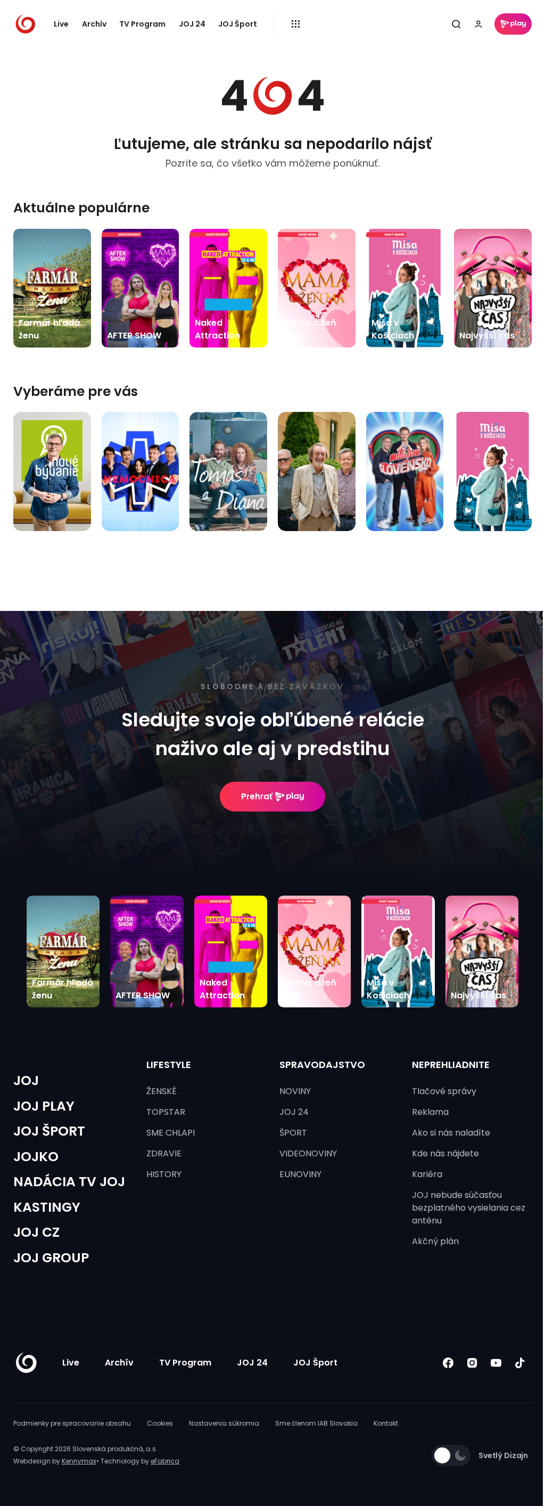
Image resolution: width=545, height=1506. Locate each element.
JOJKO (36, 1156)
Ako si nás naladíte (451, 1133)
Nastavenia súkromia (224, 1423)
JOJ (26, 1080)
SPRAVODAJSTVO (322, 1064)
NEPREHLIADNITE (451, 1064)
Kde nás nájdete (445, 1153)
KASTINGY (46, 1207)
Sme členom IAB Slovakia (316, 1423)
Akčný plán (435, 1241)
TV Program (142, 24)
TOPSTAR (165, 1112)
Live (61, 24)
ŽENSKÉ (161, 1091)
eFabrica (165, 1461)
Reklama (430, 1112)
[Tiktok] (520, 1363)
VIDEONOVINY (308, 1153)
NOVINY (295, 1091)
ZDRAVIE (163, 1153)
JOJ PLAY (44, 1106)
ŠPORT (293, 1133)
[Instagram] (472, 1363)
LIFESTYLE (168, 1064)
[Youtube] (496, 1363)
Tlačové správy (444, 1091)
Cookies (160, 1423)
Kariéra (427, 1174)
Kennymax (79, 1461)
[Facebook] (448, 1363)
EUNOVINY (300, 1174)
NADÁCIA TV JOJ (69, 1181)
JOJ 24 (192, 24)
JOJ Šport (237, 24)
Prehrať (256, 796)
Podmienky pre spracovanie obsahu (72, 1423)
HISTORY (163, 1174)
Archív (94, 24)
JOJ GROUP (51, 1257)
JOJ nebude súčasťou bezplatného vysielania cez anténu (468, 1208)
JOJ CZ (36, 1232)
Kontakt (386, 1423)
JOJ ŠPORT (49, 1131)
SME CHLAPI (170, 1133)
